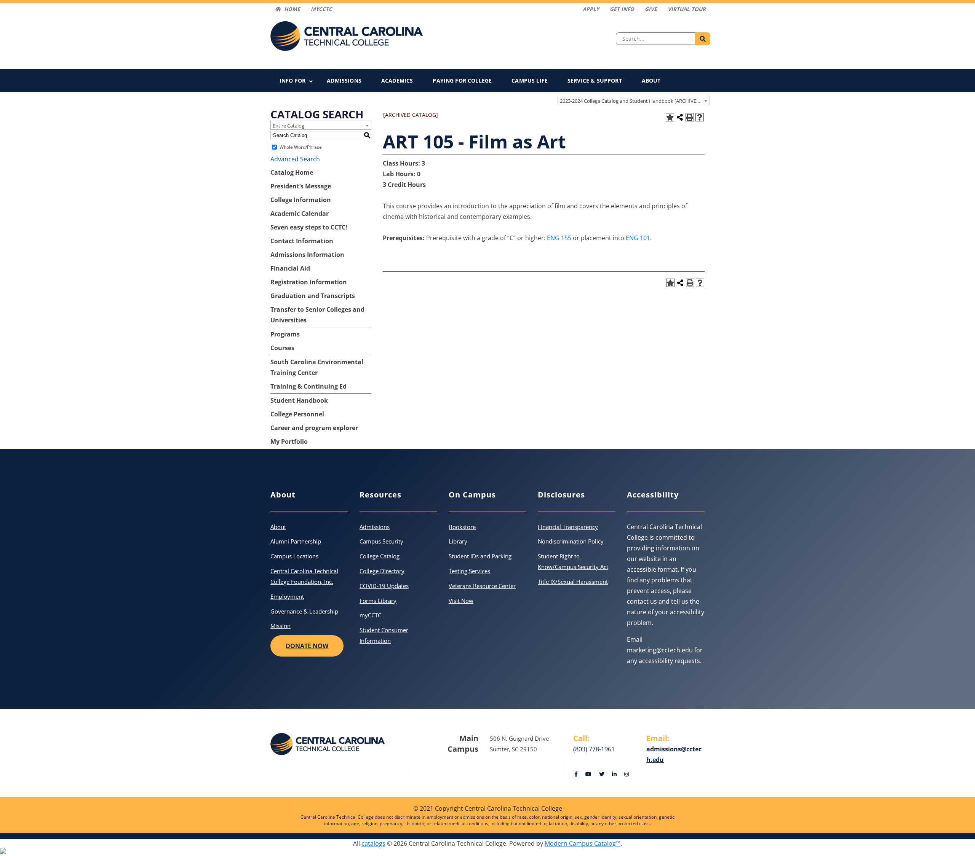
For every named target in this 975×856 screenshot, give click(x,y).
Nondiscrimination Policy (571, 541)
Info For (292, 80)
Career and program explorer (314, 428)
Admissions (344, 80)
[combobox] (634, 100)
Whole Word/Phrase (301, 147)
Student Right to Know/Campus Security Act (573, 561)
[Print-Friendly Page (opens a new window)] (690, 117)
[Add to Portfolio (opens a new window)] (670, 117)
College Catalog (380, 556)
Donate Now (307, 646)
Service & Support (594, 80)
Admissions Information (307, 254)
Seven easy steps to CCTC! (308, 227)
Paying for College (462, 80)
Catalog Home (291, 172)
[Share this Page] (680, 117)
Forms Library (378, 600)
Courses (282, 348)
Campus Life (529, 80)
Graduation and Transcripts (312, 296)
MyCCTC (321, 9)
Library (458, 541)
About (651, 80)
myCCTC (370, 615)
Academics (397, 80)
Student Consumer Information (384, 635)
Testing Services (469, 571)
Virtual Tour (687, 9)
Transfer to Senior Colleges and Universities (317, 314)
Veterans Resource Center (482, 586)
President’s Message (300, 186)
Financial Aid (290, 268)
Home (292, 9)
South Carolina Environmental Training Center (316, 367)
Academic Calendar (299, 213)
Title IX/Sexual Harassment (573, 581)
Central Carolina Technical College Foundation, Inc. (304, 576)
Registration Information (308, 282)
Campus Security (381, 541)
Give (651, 9)
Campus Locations (294, 556)
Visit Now (461, 600)
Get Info (622, 9)
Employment (287, 596)
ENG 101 (638, 238)
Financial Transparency (568, 527)
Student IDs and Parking (480, 556)
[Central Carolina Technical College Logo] (346, 35)
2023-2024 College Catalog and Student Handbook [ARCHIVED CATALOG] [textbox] (635, 100)
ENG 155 (559, 238)
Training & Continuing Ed (308, 386)
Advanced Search (295, 159)
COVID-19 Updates (384, 586)
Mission (280, 626)
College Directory (382, 571)
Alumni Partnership (295, 541)
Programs (285, 334)
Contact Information (301, 241)
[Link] (576, 774)
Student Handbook (299, 400)
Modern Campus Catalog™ (582, 843)
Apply (591, 9)
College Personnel (297, 414)
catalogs (373, 843)
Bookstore (462, 527)
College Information (300, 200)
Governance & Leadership (304, 611)
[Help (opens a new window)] (699, 117)
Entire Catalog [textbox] (288, 125)
